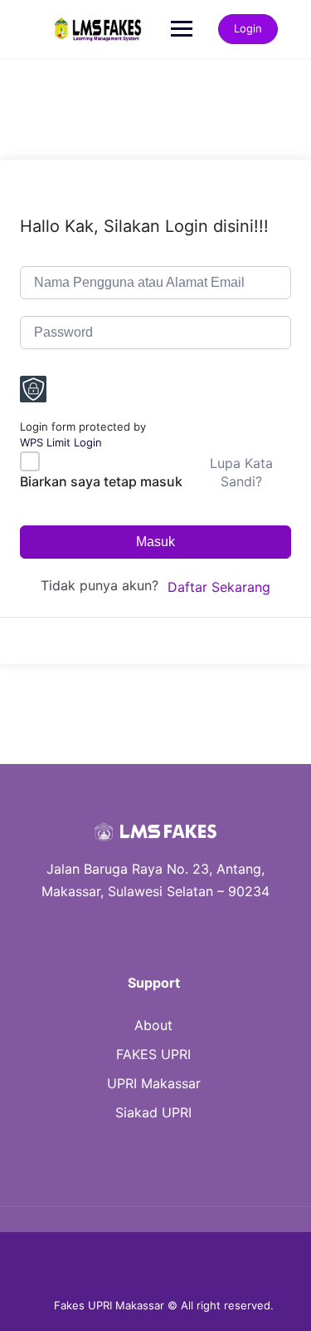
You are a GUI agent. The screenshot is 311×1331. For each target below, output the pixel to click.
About (153, 1025)
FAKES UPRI (153, 1054)
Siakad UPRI (153, 1112)
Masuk (155, 542)
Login (248, 28)
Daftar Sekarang (219, 587)
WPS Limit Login (61, 442)
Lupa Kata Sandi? (241, 472)
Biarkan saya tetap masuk (101, 481)
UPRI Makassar (154, 1083)
